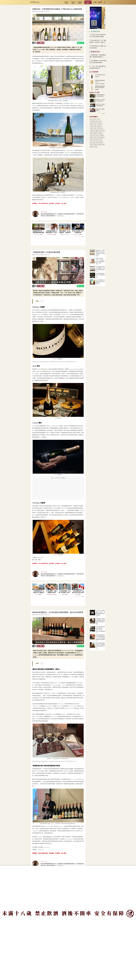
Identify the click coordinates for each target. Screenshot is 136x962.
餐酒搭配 (95, 144)
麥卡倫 (95, 146)
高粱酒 (91, 146)
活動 (95, 128)
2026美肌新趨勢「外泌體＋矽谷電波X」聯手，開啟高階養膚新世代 (65, 591)
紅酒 (91, 135)
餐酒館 (99, 144)
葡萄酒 (91, 137)
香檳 (103, 144)
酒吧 (94, 139)
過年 (91, 139)
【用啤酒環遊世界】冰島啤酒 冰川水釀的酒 (38, 591)
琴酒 (102, 128)
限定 (94, 142)
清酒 (98, 128)
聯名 (94, 135)
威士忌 (94, 119)
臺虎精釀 (101, 135)
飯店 (91, 144)
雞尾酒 (101, 142)
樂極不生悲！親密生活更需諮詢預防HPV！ (100, 105)
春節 (95, 126)
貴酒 (98, 137)
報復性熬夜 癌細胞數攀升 (100, 110)
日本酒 (91, 126)
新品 (97, 121)
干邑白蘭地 (92, 121)
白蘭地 (96, 130)
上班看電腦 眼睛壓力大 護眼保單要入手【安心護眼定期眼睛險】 (51, 231)
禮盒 (91, 133)
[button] (104, 2)
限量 (97, 142)
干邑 (98, 119)
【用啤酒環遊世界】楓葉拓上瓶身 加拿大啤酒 (78, 591)
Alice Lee (47, 11)
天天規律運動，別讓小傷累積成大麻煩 (51, 591)
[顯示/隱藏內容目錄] (41, 301)
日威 (95, 123)
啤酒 (91, 119)
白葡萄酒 (92, 130)
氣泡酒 (91, 128)
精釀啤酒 (95, 133)
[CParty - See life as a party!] (35, 2)
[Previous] (92, 18)
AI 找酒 (94, 2)
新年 (100, 121)
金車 (91, 142)
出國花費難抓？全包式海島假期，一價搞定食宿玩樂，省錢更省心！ (64, 231)
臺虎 (97, 135)
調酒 (95, 137)
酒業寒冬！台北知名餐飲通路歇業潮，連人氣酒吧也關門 (100, 100)
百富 (103, 130)
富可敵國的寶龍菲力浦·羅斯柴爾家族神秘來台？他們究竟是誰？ (100, 95)
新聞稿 (91, 123)
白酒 (100, 130)
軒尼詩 (45, 369)
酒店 (97, 139)
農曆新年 (102, 137)
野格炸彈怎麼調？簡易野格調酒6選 (78, 231)
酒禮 (101, 139)
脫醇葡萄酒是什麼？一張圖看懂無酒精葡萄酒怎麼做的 (38, 231)
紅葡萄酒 (100, 133)
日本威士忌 (100, 123)
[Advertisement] (58, 242)
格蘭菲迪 (99, 126)
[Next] (103, 18)
